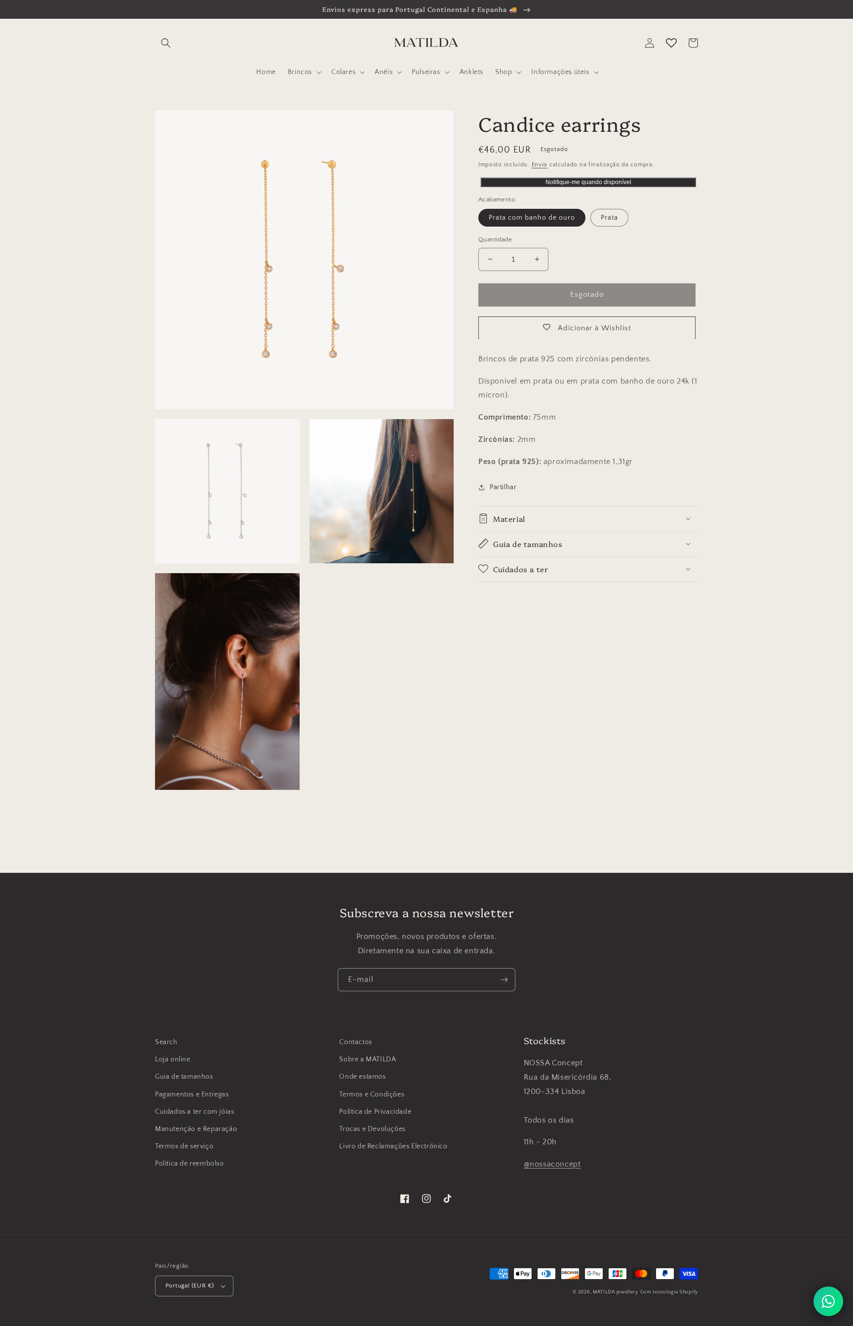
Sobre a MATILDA (367, 1059)
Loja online (173, 1059)
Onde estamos (362, 1077)
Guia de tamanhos (184, 1077)
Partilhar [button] (503, 487)
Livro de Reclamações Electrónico (393, 1146)
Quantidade (495, 239)
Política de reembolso (189, 1164)
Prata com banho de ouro (532, 218)
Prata (609, 218)
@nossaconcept (552, 1164)
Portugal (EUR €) (189, 1285)
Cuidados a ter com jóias (194, 1112)
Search (166, 1042)
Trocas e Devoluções (372, 1129)
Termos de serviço (184, 1146)
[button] (166, 43)
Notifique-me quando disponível (588, 182)
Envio (540, 164)
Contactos (355, 1042)
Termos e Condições (371, 1094)
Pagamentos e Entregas (192, 1094)
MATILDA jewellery (615, 1292)
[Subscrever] (504, 979)
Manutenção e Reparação (196, 1129)
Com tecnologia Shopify (669, 1292)
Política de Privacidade (375, 1112)
